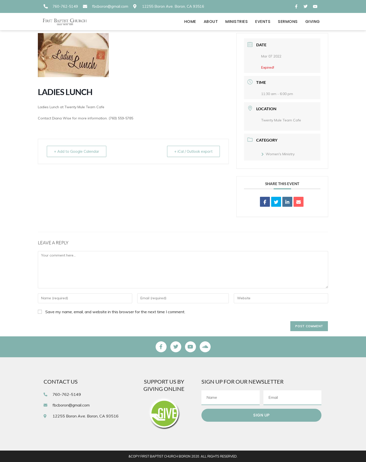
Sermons (288, 21)
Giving (312, 21)
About (211, 21)
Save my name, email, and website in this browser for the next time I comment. (115, 311)
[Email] (299, 202)
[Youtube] (190, 346)
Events (262, 21)
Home (190, 21)
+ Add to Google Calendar (76, 151)
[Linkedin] (287, 202)
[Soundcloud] (205, 346)
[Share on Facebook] (265, 202)
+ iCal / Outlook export (193, 151)
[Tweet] (276, 202)
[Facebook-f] (161, 346)
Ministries (236, 21)
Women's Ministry (280, 154)
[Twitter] (175, 346)
